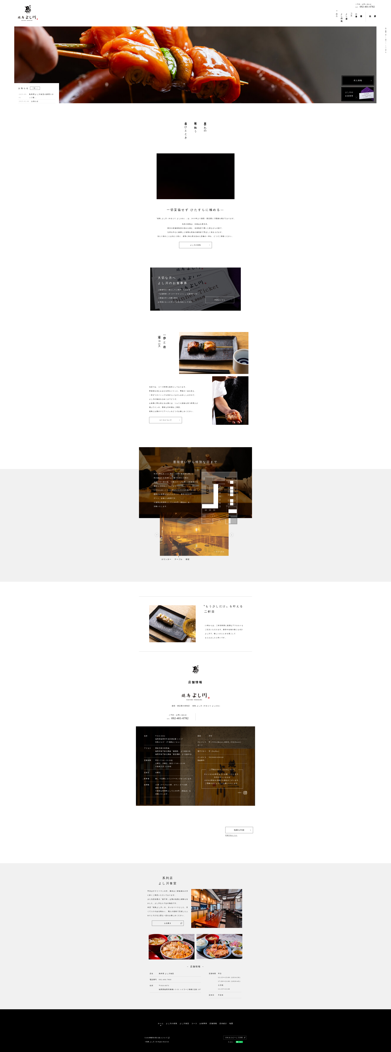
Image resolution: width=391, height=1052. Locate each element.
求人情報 (358, 80)
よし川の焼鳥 (342, 15)
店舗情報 (213, 1023)
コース (351, 14)
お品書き (167, 923)
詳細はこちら (219, 300)
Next (232, 535)
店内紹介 (223, 1023)
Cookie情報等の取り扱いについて (156, 1037)
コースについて (165, 420)
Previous (157, 535)
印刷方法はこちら (231, 835)
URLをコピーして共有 (234, 1037)
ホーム (337, 14)
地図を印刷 (239, 830)
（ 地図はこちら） (173, 742)
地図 (231, 1023)
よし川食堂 (346, 14)
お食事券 (356, 13)
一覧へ (34, 88)
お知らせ (34, 101)
